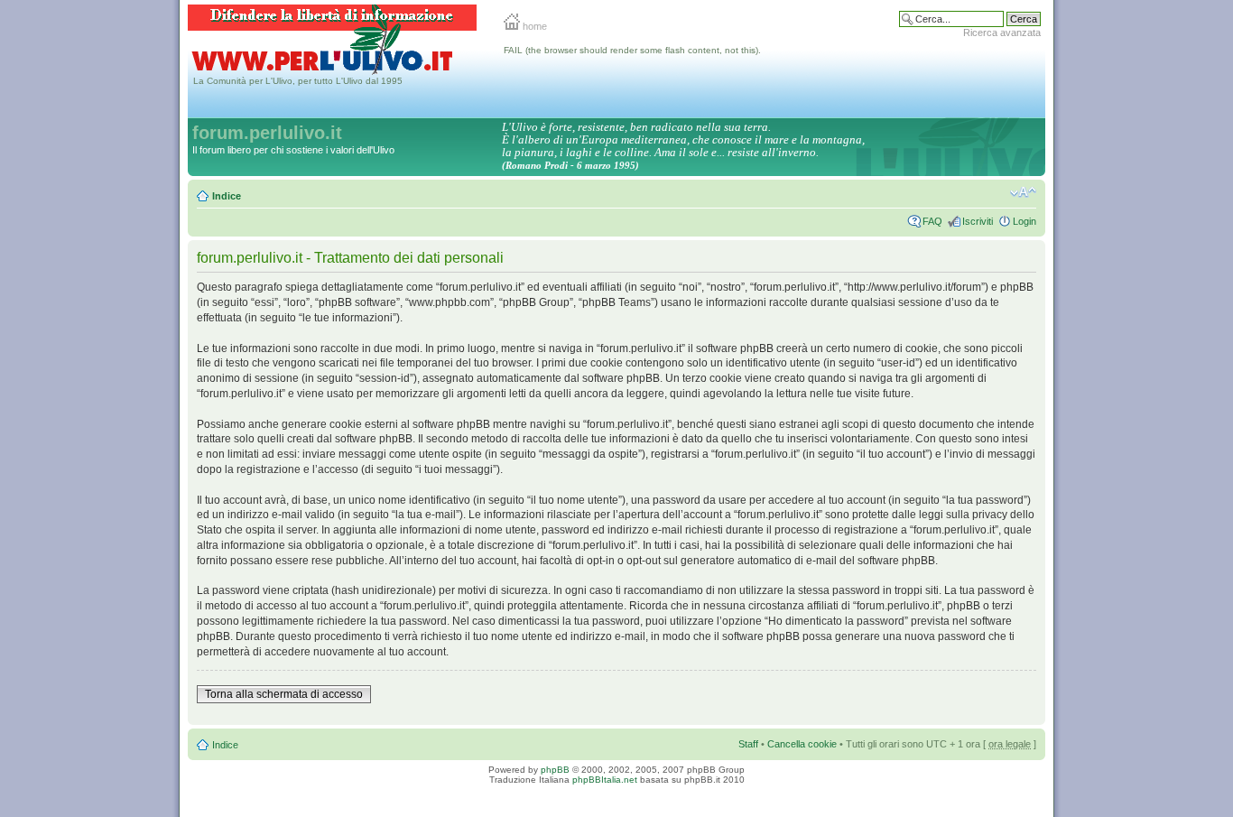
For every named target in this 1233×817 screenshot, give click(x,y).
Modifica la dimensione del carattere (1023, 192)
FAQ (932, 221)
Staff (748, 743)
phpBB (555, 770)
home (533, 26)
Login (1024, 221)
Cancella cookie (802, 743)
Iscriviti (977, 221)
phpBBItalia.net (604, 780)
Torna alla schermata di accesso (284, 694)
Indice (226, 195)
